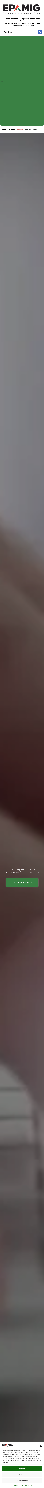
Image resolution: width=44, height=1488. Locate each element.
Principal (19, 129)
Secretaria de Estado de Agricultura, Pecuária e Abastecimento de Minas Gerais (22, 24)
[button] (41, 1445)
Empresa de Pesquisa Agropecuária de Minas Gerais (22, 20)
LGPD (30, 1485)
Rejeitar (22, 1474)
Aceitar (22, 1469)
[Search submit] (40, 32)
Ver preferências (22, 1480)
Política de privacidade (20, 1485)
